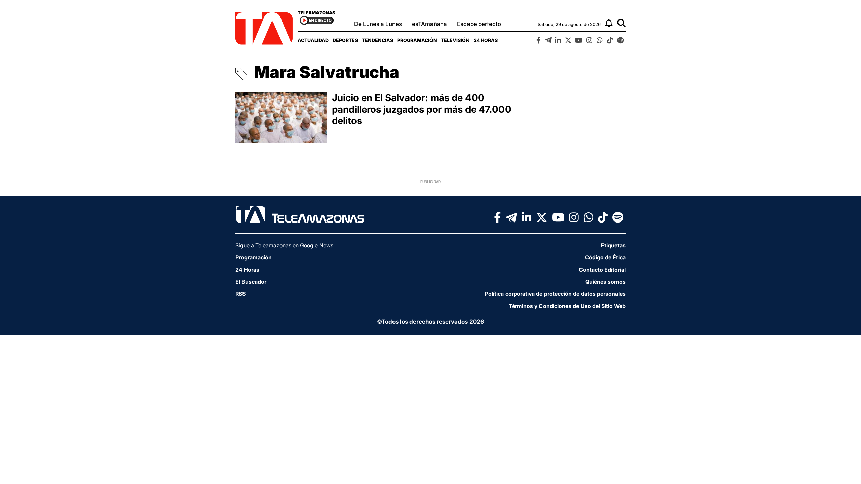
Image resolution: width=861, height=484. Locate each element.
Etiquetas (613, 245)
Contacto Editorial (602, 269)
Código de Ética (605, 257)
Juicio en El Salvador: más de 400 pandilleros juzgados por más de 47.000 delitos (421, 109)
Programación (417, 40)
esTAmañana (429, 24)
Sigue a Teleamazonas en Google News (284, 245)
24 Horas (486, 40)
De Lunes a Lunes (378, 24)
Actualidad (313, 40)
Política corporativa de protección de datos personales (555, 293)
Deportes (345, 40)
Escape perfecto (479, 24)
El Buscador (250, 281)
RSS (240, 293)
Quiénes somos (605, 281)
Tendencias (377, 40)
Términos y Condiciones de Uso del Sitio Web (567, 305)
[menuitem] (313, 40)
